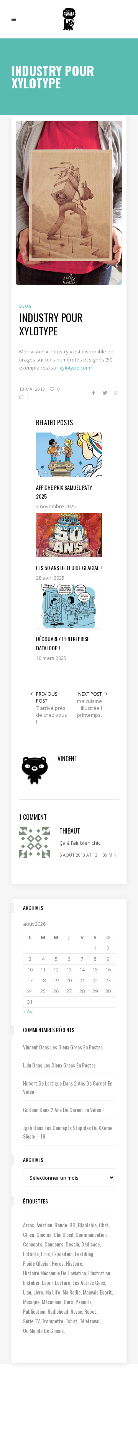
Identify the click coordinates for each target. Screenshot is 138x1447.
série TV (31, 1321)
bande (60, 1225)
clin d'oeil (63, 1234)
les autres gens (88, 1282)
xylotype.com (74, 367)
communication (91, 1234)
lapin (47, 1282)
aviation (44, 1225)
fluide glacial (36, 1263)
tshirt (71, 1321)
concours (53, 1244)
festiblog (84, 1254)
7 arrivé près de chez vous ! (51, 714)
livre (38, 1292)
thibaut (69, 830)
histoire (74, 1263)
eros (45, 1254)
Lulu (27, 1065)
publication (34, 1311)
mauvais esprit (97, 1292)
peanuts (84, 1302)
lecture (62, 1282)
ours (68, 1302)
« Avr (28, 1011)
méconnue (51, 1302)
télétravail (90, 1321)
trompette (52, 1321)
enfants (31, 1254)
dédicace (90, 1244)
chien (28, 1234)
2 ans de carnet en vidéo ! (77, 1110)
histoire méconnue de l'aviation (54, 1273)
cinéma (43, 1234)
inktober (31, 1282)
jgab (27, 1128)
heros (58, 1263)
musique (31, 1302)
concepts (32, 1244)
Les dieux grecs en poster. (76, 1047)
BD (72, 1225)
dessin (72, 1244)
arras (28, 1225)
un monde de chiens (43, 1330)
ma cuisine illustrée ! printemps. (89, 708)
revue (76, 1311)
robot (90, 1311)
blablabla (87, 1225)
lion (27, 1292)
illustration (99, 1273)
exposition (62, 1254)
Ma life (52, 1292)
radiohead (58, 1311)
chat (103, 1225)
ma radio (71, 1292)
